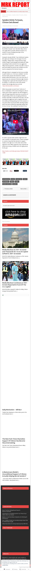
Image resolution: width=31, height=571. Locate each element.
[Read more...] (16, 258)
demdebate (6, 181)
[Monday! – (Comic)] (21, 498)
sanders (15, 184)
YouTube (28, 1)
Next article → (24, 188)
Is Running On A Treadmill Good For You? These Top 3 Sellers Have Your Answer (14, 514)
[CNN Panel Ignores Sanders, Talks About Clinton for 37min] (21, 494)
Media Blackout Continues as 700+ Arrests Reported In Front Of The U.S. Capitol (14, 285)
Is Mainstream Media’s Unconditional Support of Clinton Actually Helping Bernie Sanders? (14, 474)
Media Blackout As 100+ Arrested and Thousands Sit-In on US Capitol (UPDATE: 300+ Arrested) (15, 252)
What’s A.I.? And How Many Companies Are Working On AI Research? (14, 517)
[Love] (5, 498)
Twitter (14, 1)
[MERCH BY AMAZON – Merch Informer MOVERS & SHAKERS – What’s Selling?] (15, 494)
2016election (6, 179)
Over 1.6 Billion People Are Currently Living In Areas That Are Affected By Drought (15, 521)
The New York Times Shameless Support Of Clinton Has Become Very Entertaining (13, 441)
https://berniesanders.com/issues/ (11, 86)
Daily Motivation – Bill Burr (12, 410)
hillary (12, 181)
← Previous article (8, 188)
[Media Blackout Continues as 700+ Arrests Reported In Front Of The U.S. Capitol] (15, 280)
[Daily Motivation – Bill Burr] (15, 407)
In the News (9, 25)
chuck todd (19, 179)
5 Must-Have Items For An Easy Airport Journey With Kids (15, 523)
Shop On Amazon (21, 1)
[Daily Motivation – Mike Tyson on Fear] (15, 498)
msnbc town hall (7, 184)
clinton (25, 179)
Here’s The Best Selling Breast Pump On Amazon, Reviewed (11, 510)
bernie (12, 179)
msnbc (17, 181)
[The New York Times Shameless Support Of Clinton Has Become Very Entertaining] (15, 436)
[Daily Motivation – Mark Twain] (5, 494)
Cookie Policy (5, 565)
